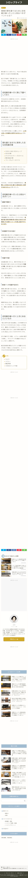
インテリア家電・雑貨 (11, 823)
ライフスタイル (7, 819)
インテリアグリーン (10, 825)
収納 (6, 815)
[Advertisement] (14, 54)
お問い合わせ (19, 873)
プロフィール (14, 639)
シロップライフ (14, 2)
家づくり (3, 7)
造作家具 (10, 837)
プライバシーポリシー (10, 873)
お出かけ (5, 828)
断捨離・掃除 (8, 821)
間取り (7, 813)
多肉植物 (4, 837)
